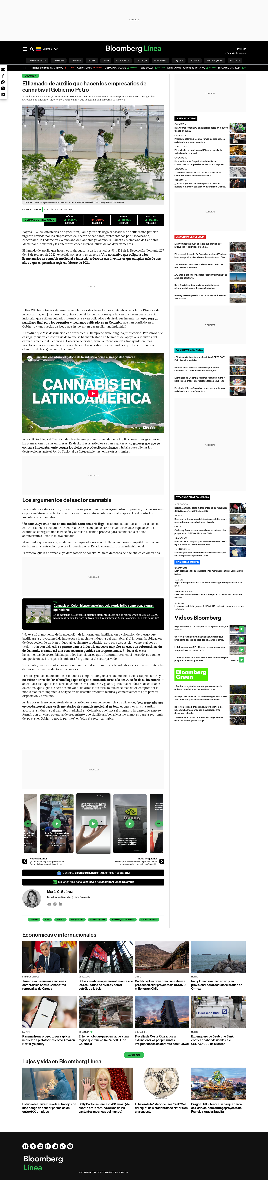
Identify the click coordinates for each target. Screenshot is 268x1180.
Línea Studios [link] (160, 60)
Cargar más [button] (134, 1054)
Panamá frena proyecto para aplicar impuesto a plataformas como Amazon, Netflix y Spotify (49, 1040)
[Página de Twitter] (33, 1146)
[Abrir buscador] (32, 49)
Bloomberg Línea (97, 920)
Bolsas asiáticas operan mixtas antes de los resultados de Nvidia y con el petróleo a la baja (106, 984)
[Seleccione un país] (55, 49)
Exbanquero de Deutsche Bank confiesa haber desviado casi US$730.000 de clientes (212, 1040)
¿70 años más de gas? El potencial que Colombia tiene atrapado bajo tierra (47, 862)
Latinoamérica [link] (122, 60)
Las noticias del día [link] (37, 60)
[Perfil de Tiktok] (63, 1146)
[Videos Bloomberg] (210, 618)
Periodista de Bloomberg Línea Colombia (68, 897)
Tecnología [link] (142, 60)
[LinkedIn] (60, 904)
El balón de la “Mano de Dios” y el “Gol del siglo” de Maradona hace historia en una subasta (161, 1107)
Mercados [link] (76, 60)
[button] (3, 69)
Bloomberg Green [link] (215, 60)
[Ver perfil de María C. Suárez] (34, 898)
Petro (47, 920)
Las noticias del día (149, 920)
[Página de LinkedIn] (55, 1146)
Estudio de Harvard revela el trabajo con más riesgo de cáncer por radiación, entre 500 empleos (49, 1107)
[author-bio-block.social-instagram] (55, 904)
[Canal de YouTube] (40, 1146)
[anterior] (24, 861)
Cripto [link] (106, 60)
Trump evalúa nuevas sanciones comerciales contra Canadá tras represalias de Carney (44, 984)
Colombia (30, 76)
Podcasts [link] (194, 60)
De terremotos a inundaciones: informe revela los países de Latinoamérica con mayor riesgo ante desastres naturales (198, 710)
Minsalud (60, 920)
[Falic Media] (227, 53)
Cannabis (34, 920)
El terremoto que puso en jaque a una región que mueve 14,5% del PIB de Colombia (104, 1040)
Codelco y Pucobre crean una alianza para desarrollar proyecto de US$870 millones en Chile (160, 984)
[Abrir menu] (25, 49)
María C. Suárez (33, 209)
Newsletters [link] (58, 60)
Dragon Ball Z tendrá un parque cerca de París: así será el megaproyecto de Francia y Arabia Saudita (216, 1107)
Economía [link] (235, 60)
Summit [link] (91, 60)
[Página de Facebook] (25, 1146)
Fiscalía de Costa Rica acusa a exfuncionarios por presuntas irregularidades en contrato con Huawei (162, 1040)
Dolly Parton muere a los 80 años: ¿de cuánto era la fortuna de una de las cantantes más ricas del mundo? (104, 1107)
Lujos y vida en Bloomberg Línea (61, 1061)
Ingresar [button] (241, 49)
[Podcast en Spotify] (70, 1146)
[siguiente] (161, 861)
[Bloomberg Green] (210, 674)
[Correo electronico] (49, 904)
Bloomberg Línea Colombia (123, 920)
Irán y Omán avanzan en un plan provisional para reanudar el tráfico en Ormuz (216, 984)
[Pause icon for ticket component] (24, 68)
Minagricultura (77, 920)
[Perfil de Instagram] (48, 1146)
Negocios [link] (178, 60)
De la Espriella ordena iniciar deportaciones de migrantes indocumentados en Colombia (136, 862)
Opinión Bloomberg (187, 562)
